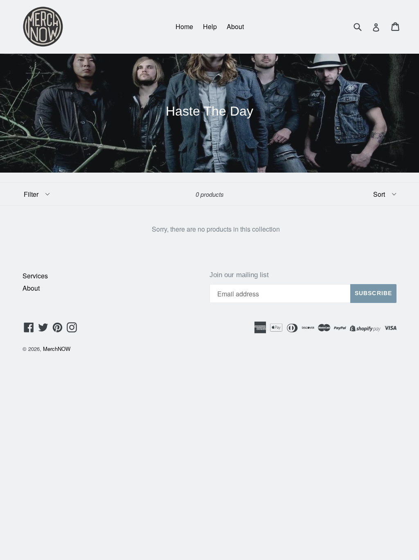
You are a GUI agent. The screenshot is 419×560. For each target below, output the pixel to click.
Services (35, 275)
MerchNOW (56, 349)
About (235, 26)
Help (210, 26)
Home (184, 26)
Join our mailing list (239, 275)
